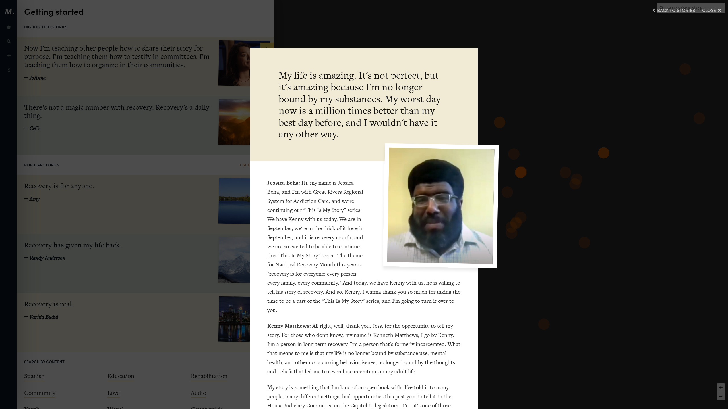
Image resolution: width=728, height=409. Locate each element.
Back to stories (676, 10)
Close (709, 10)
